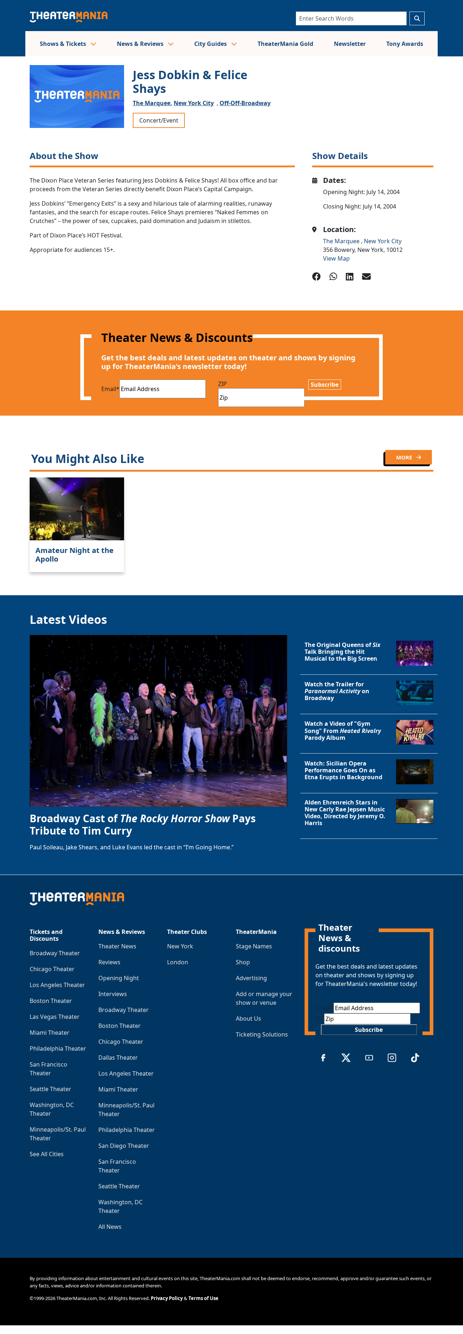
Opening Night (118, 978)
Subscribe (325, 385)
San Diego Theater (123, 1146)
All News (110, 1227)
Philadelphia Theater (58, 1048)
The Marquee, (152, 103)
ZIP (222, 384)
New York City (194, 103)
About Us (248, 1018)
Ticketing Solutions (262, 1034)
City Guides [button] (211, 44)
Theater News (117, 946)
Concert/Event (158, 120)
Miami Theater (49, 1033)
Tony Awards (404, 44)
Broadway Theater (55, 953)
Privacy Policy (167, 1298)
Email (110, 389)
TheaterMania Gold (285, 44)
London (177, 962)
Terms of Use (203, 1298)
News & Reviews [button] (141, 44)
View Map (336, 258)
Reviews (109, 962)
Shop (243, 962)
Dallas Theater (118, 1057)
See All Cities (47, 1154)
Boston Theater (51, 1001)
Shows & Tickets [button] (64, 44)
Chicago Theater (52, 969)
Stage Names (254, 946)
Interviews (112, 994)
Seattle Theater (50, 1089)
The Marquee (342, 241)
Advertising (251, 978)
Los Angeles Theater (57, 985)
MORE (404, 457)
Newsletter (350, 44)
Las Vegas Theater (55, 1017)
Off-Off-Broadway (245, 103)
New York (180, 946)
